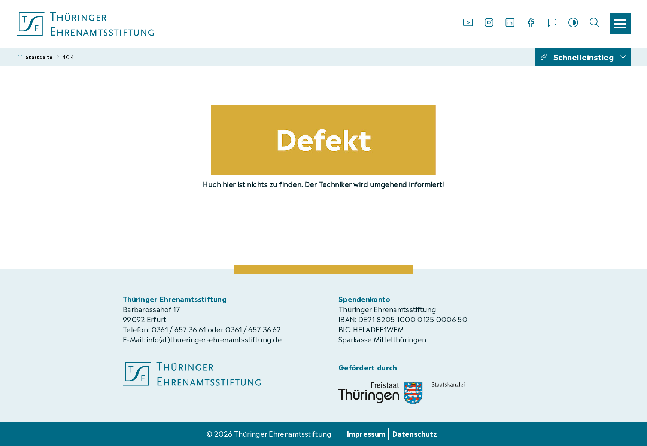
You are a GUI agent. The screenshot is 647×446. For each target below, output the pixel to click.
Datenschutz (414, 433)
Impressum (366, 433)
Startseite (39, 57)
